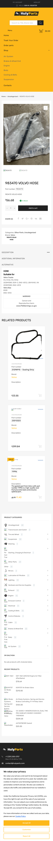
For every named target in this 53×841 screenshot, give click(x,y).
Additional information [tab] (13, 258)
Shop (6, 50)
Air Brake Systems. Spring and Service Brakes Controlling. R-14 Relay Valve (30, 700)
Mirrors (10, 571)
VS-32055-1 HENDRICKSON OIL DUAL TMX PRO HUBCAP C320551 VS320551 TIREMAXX (32, 713)
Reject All (26, 836)
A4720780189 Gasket (24, 723)
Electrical (11, 606)
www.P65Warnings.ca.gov (26, 306)
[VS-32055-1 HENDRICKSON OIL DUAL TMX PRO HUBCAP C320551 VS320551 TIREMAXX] (9, 713)
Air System (8, 56)
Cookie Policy (20, 816)
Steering (11, 544)
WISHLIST (37, 2)
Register (33, 5)
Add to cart (33, 208)
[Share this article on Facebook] (17, 218)
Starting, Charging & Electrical (19, 553)
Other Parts (19, 232)
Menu (10, 30)
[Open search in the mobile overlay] (27, 22)
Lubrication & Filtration (16, 575)
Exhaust (11, 590)
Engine (7, 66)
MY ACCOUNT (17, 2)
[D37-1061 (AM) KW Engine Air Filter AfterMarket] (8, 676)
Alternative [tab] (7, 265)
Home (6, 35)
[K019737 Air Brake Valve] (9, 692)
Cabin (10, 622)
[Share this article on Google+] (26, 218)
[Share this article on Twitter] (22, 218)
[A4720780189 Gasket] (9, 725)
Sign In (26, 5)
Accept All (26, 823)
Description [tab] (7, 252)
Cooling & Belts (10, 75)
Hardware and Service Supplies (19, 585)
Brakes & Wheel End (12, 61)
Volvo (13, 235)
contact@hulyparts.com (15, 763)
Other (6, 567)
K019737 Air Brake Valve (25, 687)
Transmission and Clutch (17, 530)
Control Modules (14, 616)
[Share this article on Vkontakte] (35, 218)
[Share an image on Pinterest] (31, 218)
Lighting (11, 580)
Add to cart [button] (40, 395)
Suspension (9, 79)
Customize (26, 830)
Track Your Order (11, 40)
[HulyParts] (26, 15)
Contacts (8, 85)
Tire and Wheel (13, 534)
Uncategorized (13, 96)
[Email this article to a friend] (40, 218)
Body (6, 70)
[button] (46, 108)
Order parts (9, 45)
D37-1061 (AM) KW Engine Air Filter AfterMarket (29, 677)
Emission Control (14, 601)
